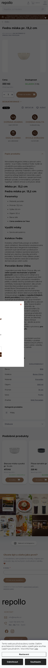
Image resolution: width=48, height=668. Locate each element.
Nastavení (24, 654)
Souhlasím (35, 662)
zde (36, 649)
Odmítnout (12, 662)
